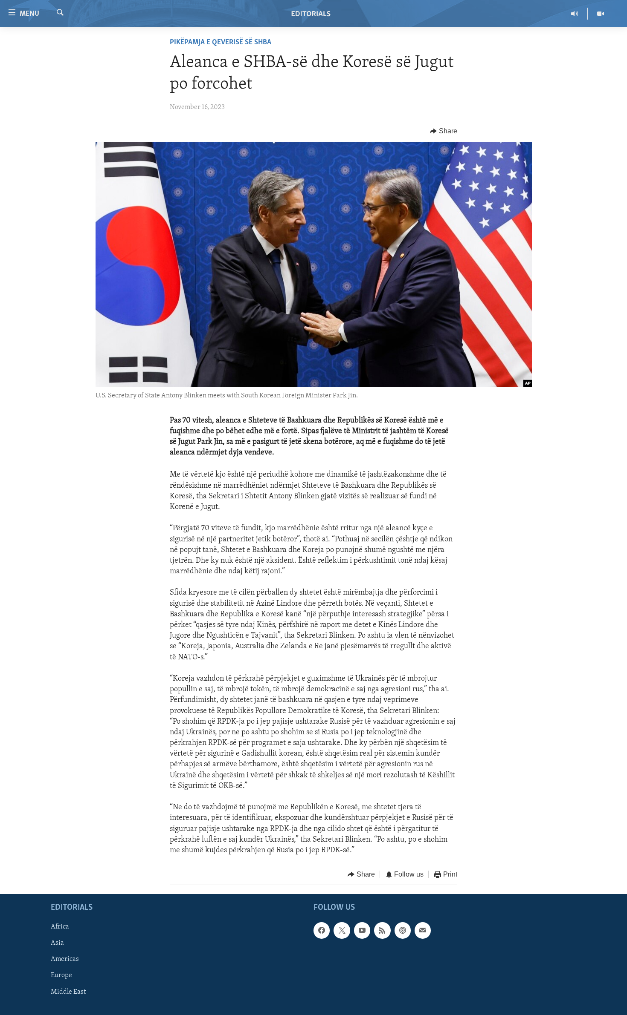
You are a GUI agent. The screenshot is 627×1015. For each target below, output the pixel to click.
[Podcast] (403, 930)
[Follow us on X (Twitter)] (342, 930)
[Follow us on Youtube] (362, 930)
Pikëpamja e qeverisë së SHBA (220, 42)
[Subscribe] (423, 930)
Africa (60, 926)
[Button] (443, 131)
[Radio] (575, 14)
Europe (61, 975)
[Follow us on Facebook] (322, 930)
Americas (65, 959)
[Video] (600, 14)
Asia (57, 943)
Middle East (68, 991)
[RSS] (382, 930)
